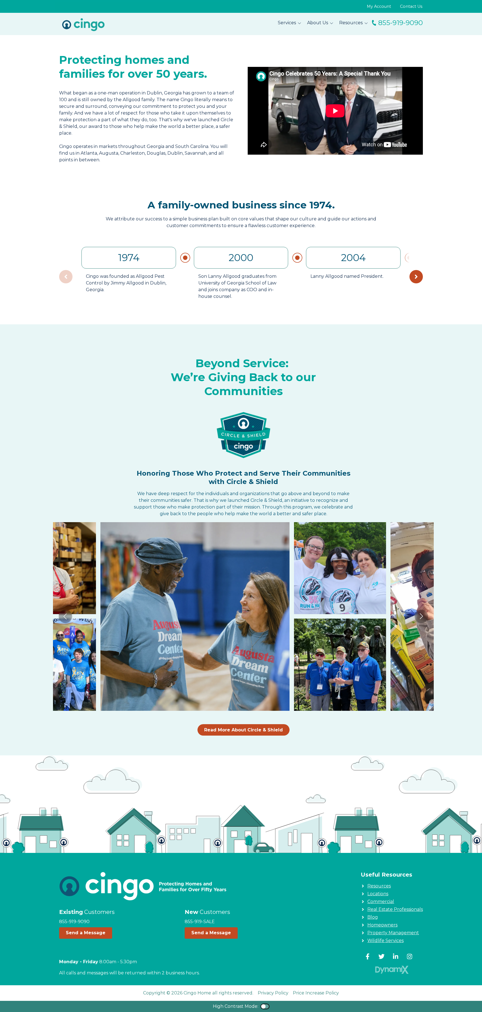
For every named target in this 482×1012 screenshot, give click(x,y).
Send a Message (85, 932)
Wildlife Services (385, 940)
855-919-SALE (200, 921)
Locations (377, 893)
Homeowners (382, 925)
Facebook (368, 957)
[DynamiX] (392, 970)
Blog (372, 917)
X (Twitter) (382, 957)
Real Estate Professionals (395, 909)
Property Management (393, 932)
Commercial (380, 901)
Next (416, 276)
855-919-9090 (400, 23)
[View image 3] (340, 665)
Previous (65, 616)
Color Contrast (265, 1006)
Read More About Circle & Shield (243, 730)
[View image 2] (340, 568)
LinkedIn (396, 957)
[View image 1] (194, 616)
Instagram (409, 957)
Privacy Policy (273, 993)
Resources (379, 886)
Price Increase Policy (316, 993)
